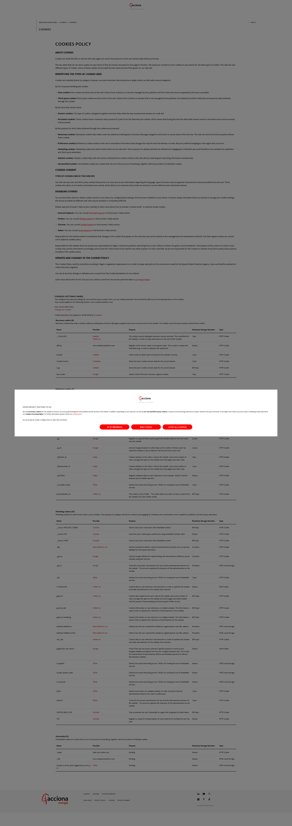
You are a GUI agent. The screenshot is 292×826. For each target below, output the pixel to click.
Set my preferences (114, 427)
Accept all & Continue (177, 427)
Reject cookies (146, 427)
